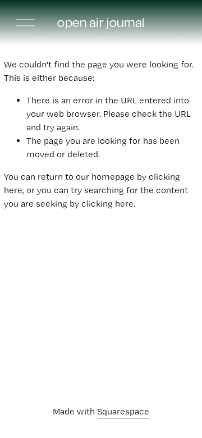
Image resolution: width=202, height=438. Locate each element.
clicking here (107, 203)
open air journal (100, 22)
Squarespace (123, 411)
